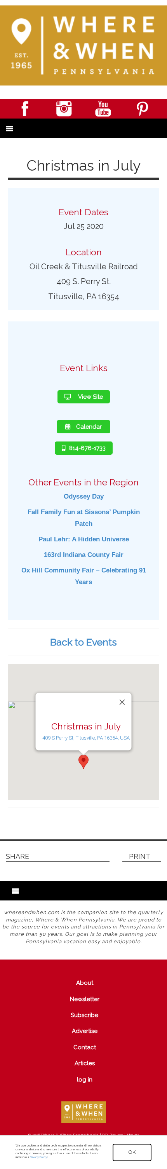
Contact (84, 1047)
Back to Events (83, 642)
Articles (85, 1063)
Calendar (89, 426)
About (84, 982)
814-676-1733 (87, 448)
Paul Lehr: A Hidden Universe (83, 539)
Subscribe (84, 1015)
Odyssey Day (84, 496)
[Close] (122, 702)
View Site (90, 396)
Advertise (84, 1031)
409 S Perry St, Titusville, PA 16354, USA (86, 738)
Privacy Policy (38, 1157)
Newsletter (84, 999)
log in (84, 1079)
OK (132, 1152)
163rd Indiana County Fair (84, 554)
